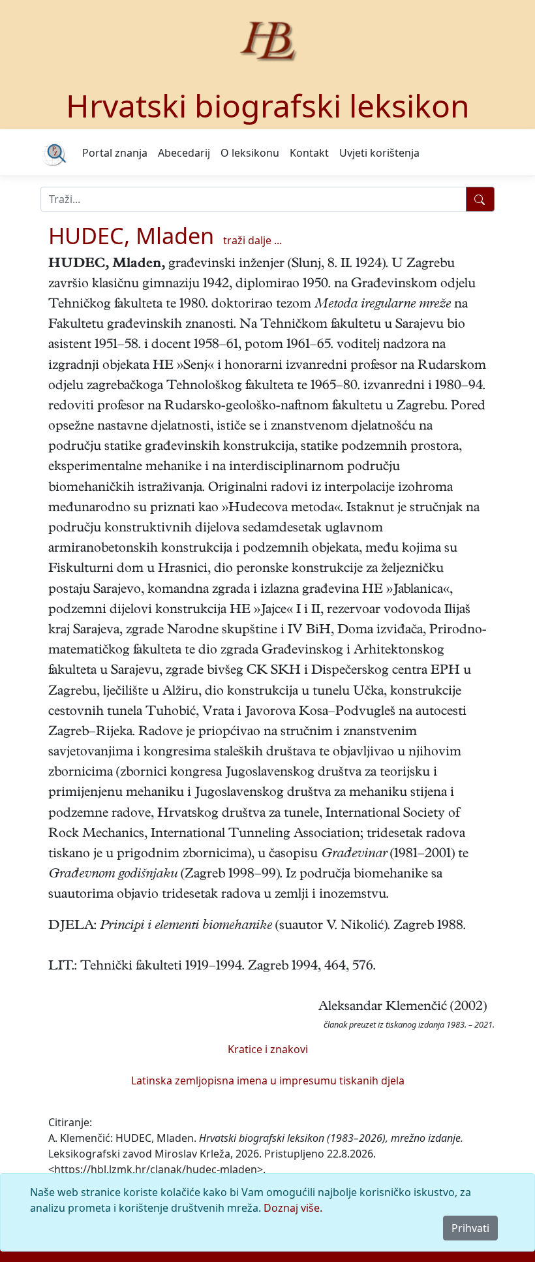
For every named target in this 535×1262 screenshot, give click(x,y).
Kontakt (309, 153)
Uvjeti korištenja (379, 153)
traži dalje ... (252, 240)
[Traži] (480, 199)
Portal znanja (114, 153)
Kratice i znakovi (268, 1049)
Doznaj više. (293, 1208)
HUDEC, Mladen (131, 235)
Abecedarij (184, 153)
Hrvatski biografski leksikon (268, 105)
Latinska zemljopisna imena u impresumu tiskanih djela (268, 1080)
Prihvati (470, 1228)
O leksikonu (250, 153)
